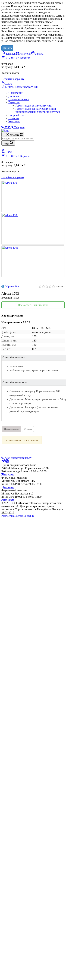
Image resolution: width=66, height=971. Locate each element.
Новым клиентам (18, 99)
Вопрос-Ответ (17, 115)
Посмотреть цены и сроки (33, 304)
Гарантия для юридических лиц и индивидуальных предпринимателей (37, 110)
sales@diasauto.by (21, 457)
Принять (7, 48)
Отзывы (28, 429)
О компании (15, 92)
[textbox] (17, 138)
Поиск (6, 143)
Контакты (14, 121)
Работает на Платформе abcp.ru (17, 516)
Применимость (11, 429)
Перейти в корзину (12, 78)
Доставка (14, 96)
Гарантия (14, 102)
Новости (13, 118)
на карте (9, 474)
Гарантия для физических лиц (33, 105)
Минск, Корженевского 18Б (21, 86)
